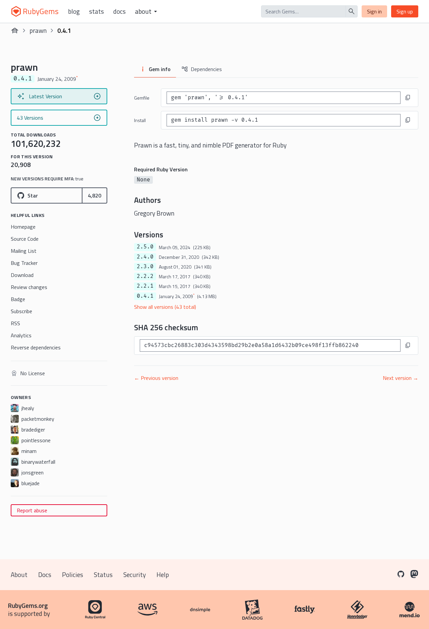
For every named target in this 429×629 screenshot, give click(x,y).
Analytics (21, 335)
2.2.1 (145, 286)
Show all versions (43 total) (165, 307)
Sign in (374, 11)
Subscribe (21, 311)
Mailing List (24, 251)
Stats (96, 11)
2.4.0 (145, 256)
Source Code (25, 239)
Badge (18, 299)
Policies (72, 574)
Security (134, 574)
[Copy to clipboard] (408, 97)
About (19, 574)
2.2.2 (145, 276)
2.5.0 (145, 246)
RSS (15, 323)
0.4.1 (145, 296)
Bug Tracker (24, 263)
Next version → (400, 378)
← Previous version (156, 378)
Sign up (404, 11)
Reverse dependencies (36, 347)
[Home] (14, 30)
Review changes (29, 287)
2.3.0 (145, 266)
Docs (119, 11)
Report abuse (32, 510)
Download (22, 275)
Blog (74, 11)
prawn (38, 30)
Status (103, 574)
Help (163, 574)
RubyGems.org (28, 605)
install (140, 120)
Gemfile (141, 97)
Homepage (23, 227)
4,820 (94, 195)
